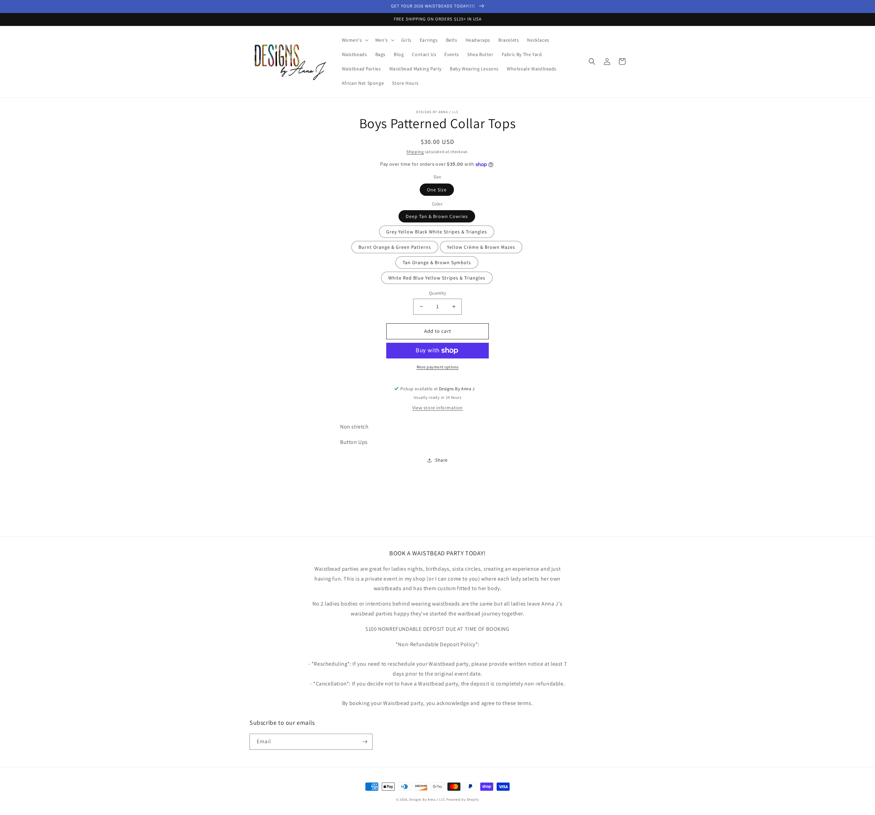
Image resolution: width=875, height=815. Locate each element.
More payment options (438, 366)
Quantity (437, 293)
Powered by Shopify (462, 799)
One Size (437, 190)
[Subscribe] (364, 742)
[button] (354, 40)
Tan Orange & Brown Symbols (437, 262)
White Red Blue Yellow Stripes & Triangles (436, 278)
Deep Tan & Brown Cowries (437, 216)
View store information (437, 408)
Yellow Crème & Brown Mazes (481, 247)
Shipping (415, 151)
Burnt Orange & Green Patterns (395, 247)
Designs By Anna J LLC (427, 799)
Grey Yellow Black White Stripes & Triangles (436, 232)
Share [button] (441, 460)
